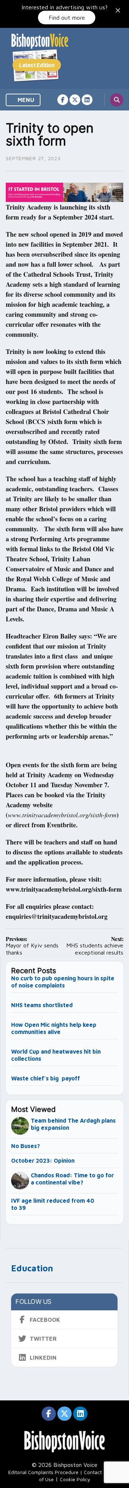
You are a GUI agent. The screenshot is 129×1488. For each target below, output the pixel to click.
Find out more (67, 17)
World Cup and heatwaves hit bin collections (56, 1055)
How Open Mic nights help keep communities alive (53, 1028)
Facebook (45, 1319)
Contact (93, 1472)
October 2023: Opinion (43, 1160)
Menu (25, 100)
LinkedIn (43, 1357)
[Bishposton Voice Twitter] (75, 99)
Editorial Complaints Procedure (43, 1472)
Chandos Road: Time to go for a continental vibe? (72, 1179)
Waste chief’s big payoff (45, 1078)
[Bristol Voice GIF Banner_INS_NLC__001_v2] (64, 191)
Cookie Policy (75, 1479)
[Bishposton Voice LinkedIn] (87, 99)
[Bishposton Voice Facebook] (62, 99)
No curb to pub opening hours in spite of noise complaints (62, 982)
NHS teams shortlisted (42, 1005)
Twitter (43, 1338)
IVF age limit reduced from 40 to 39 (52, 1204)
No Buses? (25, 1146)
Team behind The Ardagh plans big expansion (73, 1124)
